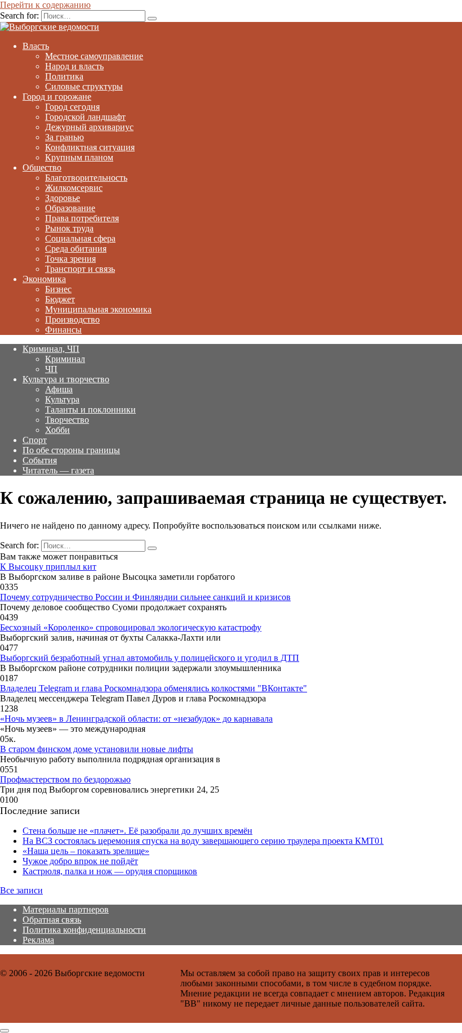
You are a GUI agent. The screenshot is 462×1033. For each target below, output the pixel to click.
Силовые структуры (84, 86)
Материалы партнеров (66, 909)
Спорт (35, 440)
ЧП (51, 369)
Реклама (38, 940)
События (40, 460)
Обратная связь (52, 919)
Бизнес (58, 289)
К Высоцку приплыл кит (48, 566)
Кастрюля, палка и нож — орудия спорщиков (110, 871)
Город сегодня (72, 106)
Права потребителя (82, 218)
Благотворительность (86, 177)
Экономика (44, 279)
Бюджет (60, 299)
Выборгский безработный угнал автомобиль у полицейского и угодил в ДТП (149, 658)
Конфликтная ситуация (90, 147)
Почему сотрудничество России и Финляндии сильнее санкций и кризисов (145, 597)
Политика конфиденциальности (84, 929)
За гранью (64, 137)
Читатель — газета (58, 470)
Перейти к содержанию (45, 5)
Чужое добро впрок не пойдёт (80, 861)
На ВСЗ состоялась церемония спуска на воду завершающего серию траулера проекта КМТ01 (203, 841)
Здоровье (62, 198)
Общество (42, 167)
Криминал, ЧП (51, 349)
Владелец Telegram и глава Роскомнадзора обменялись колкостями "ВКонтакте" (153, 688)
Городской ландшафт (85, 117)
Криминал (65, 359)
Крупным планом (79, 157)
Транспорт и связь (80, 269)
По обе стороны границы (71, 450)
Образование (70, 208)
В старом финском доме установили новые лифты (96, 749)
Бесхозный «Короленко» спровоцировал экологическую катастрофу (130, 627)
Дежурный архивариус (89, 127)
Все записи (21, 890)
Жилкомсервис (74, 188)
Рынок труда (69, 228)
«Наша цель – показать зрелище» (86, 851)
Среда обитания (75, 248)
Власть (36, 46)
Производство (72, 319)
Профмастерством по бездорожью (65, 779)
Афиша (59, 389)
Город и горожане (57, 96)
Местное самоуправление (94, 56)
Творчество (67, 419)
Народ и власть (74, 66)
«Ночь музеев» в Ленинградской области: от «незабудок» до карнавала (136, 718)
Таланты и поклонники (90, 409)
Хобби (57, 430)
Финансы (63, 329)
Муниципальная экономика (98, 309)
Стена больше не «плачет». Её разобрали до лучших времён (137, 830)
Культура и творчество (66, 379)
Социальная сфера (80, 238)
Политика (64, 76)
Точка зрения (70, 258)
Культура (62, 399)
